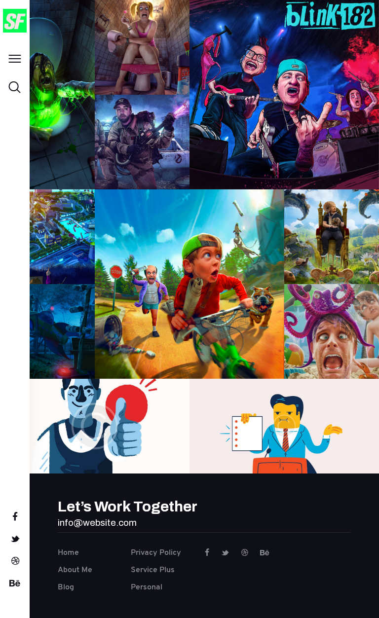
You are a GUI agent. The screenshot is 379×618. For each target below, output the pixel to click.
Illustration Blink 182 (284, 87)
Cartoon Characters (284, 418)
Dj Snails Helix (331, 224)
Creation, (47, 119)
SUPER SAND (142, 27)
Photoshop (47, 136)
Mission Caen (47, 229)
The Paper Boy (189, 276)
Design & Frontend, (148, 66)
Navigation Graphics (94, 418)
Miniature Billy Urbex (142, 126)
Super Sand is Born (47, 78)
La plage (331, 315)
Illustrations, (47, 127)
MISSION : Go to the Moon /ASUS (47, 314)
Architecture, (142, 166)
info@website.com (97, 522)
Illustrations (47, 264)
